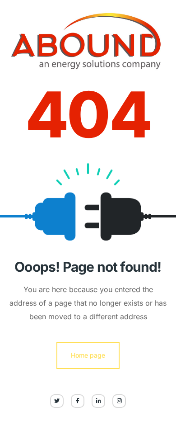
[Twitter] (57, 401)
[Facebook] (77, 401)
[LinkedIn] (98, 401)
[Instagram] (119, 401)
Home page (88, 355)
